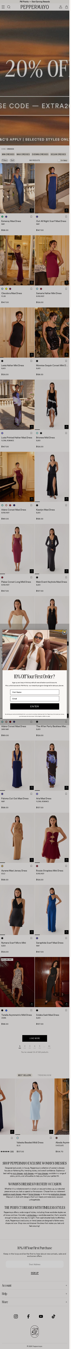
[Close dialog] (64, 632)
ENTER (34, 706)
